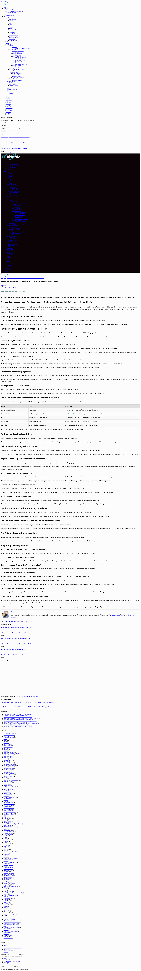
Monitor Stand (7, 863)
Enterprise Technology (9, 813)
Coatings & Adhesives (20, 66)
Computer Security (13, 72)
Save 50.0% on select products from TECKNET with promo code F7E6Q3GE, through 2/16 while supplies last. (27, 702)
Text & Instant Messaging (9, 914)
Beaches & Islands (8, 745)
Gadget (11, 28)
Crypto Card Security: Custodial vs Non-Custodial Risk (16, 722)
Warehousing (18, 63)
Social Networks (7, 902)
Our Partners (6, 949)
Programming (9, 100)
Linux (5, 850)
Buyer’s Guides (13, 40)
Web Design (9, 110)
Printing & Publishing (9, 883)
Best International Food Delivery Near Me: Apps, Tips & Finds (16, 632)
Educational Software (9, 802)
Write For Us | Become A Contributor (12, 948)
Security (8, 105)
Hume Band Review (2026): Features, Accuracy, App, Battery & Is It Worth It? (22, 718)
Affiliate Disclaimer (8, 950)
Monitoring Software (8, 865)
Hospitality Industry (19, 61)
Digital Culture (7, 790)
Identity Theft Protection (9, 831)
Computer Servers (8, 772)
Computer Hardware (8, 766)
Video (5, 926)
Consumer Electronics (14, 74)
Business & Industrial (14, 49)
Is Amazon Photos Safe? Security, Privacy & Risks (13, 142)
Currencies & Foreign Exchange (22, 48)
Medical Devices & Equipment (11, 858)
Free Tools (6, 8)
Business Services (16, 56)
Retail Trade (12, 68)
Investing (14, 47)
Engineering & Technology (10, 812)
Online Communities (8, 874)
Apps (7, 43)
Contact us (6, 952)
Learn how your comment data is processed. (29, 696)
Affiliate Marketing (13, 85)
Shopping (6, 899)
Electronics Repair (16, 76)
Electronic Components (17, 80)
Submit (16, 966)
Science (5, 890)
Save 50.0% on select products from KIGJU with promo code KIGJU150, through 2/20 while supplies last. (25, 706)
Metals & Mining (7, 859)
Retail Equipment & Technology (16, 69)
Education (6, 800)
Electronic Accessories (9, 804)
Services (5, 13)
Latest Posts (6, 849)
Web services (7, 932)
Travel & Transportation (9, 919)
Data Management (8, 782)
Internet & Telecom (8, 833)
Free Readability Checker (12, 9)
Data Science (9, 98)
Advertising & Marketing (18, 51)
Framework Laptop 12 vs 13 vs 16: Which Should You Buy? (15, 137)
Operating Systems (8, 877)
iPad (10, 23)
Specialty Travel (7, 904)
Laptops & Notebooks (9, 847)
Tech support (9, 108)
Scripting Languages (8, 891)
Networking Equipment (9, 873)
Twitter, (117, 615)
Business (8, 44)
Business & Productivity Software (11, 753)
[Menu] (1, 273)
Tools (5, 915)
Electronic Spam (7, 806)
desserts (75, 414)
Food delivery (21, 59)
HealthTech (6, 822)
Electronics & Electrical (14, 78)
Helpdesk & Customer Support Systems (13, 824)
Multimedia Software (8, 867)
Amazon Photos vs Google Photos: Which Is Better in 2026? (15, 148)
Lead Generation (10, 15)
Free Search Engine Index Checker (14, 11)
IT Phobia (10, 956)
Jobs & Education (8, 843)
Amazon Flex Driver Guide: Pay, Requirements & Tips (16, 725)
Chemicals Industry (16, 65)
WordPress (8, 112)
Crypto (8, 101)
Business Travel (7, 757)
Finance (11, 45)
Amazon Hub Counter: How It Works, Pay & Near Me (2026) (18, 726)
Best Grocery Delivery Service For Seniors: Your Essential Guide (16, 643)
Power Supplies (7, 882)
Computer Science (8, 769)
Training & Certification (9, 918)
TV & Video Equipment (18, 77)
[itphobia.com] (11, 159)
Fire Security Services (20, 60)
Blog (5, 16)
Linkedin (121, 615)
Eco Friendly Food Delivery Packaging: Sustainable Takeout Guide (17, 627)
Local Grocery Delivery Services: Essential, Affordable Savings (16, 638)
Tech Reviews (12, 32)
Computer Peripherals (9, 768)
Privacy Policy (7, 962)
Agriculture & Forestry (9, 737)
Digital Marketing (10, 81)
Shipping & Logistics (8, 898)
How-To (5, 829)
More (7, 114)
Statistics (6, 906)
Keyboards (14, 33)
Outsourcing (6, 879)
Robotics (8, 102)
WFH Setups (12, 39)
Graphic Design (10, 94)
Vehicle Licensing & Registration (11, 924)
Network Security (16, 73)
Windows (8, 113)
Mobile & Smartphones (11, 89)
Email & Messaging (8, 810)
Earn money (6, 796)
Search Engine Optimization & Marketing (13, 892)
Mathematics (6, 857)
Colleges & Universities (9, 764)
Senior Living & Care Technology (11, 895)
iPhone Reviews (13, 19)
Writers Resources (8, 938)
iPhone (5, 838)
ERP (5, 816)
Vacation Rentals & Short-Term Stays (12, 922)
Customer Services (8, 781)
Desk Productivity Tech (11, 29)
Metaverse (8, 104)
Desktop (11, 25)
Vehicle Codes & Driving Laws (11, 923)
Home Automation (8, 825)
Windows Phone (10, 90)
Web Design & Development (10, 931)
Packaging (6, 881)
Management (18, 55)
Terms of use (6, 964)
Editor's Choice (7, 798)
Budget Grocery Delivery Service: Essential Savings (13, 649)
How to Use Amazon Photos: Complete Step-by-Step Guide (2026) (19, 719)
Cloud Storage (7, 761)
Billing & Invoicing (8, 747)
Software (8, 86)
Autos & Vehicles (8, 744)
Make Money (9, 93)
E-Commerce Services (20, 57)
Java (5, 842)
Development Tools (8, 789)
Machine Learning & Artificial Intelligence (13, 851)
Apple (7, 41)
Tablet (10, 24)
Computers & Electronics (12, 70)
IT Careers (6, 841)
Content (8, 97)
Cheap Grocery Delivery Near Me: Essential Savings (13, 654)
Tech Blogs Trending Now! (10, 960)
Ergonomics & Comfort (14, 36)
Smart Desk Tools (13, 37)
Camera (11, 21)
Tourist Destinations (8, 916)
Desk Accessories (13, 35)
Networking (9, 106)
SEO (10, 82)
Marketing (17, 52)
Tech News (6, 908)
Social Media (12, 84)
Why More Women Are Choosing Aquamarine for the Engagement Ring (20, 721)
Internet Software (8, 834)
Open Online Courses (9, 875)
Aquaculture (6, 743)
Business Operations (17, 53)
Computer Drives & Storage (10, 765)
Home (5, 7)
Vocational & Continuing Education (12, 927)
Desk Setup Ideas (13, 31)
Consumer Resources (8, 776)
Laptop (11, 27)
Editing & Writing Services (21, 64)
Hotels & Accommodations (10, 827)
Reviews (8, 17)
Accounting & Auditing (9, 733)
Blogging (8, 96)
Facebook (112, 615)
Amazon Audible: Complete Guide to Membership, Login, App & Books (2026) (22, 723)
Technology (9, 109)
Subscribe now (7, 946)
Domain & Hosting (10, 92)
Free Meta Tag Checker (11, 12)
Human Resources (8, 830)
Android (11, 20)
